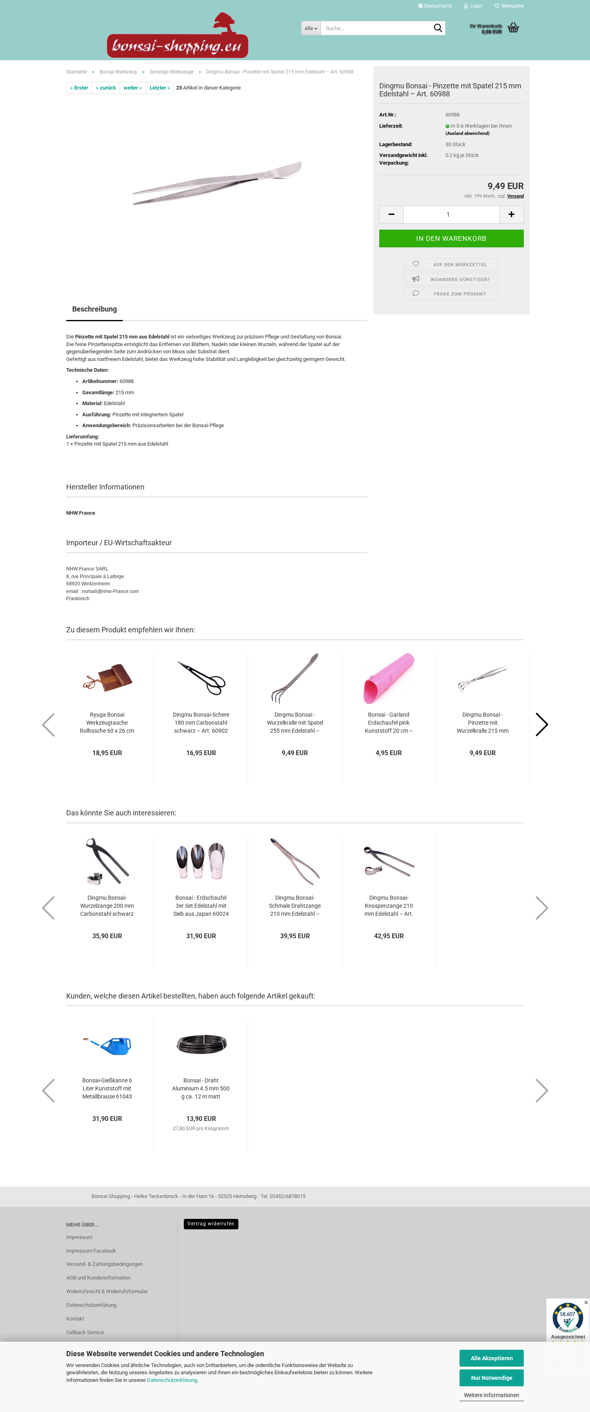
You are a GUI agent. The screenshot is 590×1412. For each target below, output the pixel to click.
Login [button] (475, 6)
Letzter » (160, 88)
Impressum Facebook (91, 1251)
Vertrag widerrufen (211, 1224)
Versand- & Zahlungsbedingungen (104, 1264)
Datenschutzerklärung (172, 1380)
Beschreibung (94, 309)
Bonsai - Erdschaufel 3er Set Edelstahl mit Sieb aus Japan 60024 (201, 905)
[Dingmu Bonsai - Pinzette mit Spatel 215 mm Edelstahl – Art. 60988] (216, 184)
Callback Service (85, 1332)
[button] (435, 6)
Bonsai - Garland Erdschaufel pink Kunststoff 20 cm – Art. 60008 (389, 723)
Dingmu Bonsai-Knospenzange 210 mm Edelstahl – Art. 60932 (388, 906)
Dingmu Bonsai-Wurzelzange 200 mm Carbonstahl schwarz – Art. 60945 (107, 906)
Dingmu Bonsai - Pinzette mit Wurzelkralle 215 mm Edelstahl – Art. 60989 (483, 723)
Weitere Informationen (491, 1395)
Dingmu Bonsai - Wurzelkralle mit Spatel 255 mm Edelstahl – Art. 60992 (295, 723)
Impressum (79, 1237)
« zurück (106, 88)
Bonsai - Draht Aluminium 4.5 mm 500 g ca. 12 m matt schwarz (201, 1088)
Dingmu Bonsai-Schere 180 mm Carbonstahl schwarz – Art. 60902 (201, 722)
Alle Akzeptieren (492, 1358)
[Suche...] (438, 28)
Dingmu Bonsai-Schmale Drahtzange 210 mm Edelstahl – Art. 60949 (295, 906)
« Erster (79, 88)
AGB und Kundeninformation (98, 1278)
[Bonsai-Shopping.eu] (177, 35)
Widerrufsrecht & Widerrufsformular (107, 1291)
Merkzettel (511, 6)
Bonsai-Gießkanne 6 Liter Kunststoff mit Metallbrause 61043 (107, 1088)
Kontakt (75, 1319)
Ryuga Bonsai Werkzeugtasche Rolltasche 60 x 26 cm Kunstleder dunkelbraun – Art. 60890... (107, 723)
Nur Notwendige (492, 1378)
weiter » (133, 88)
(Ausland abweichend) (468, 133)
